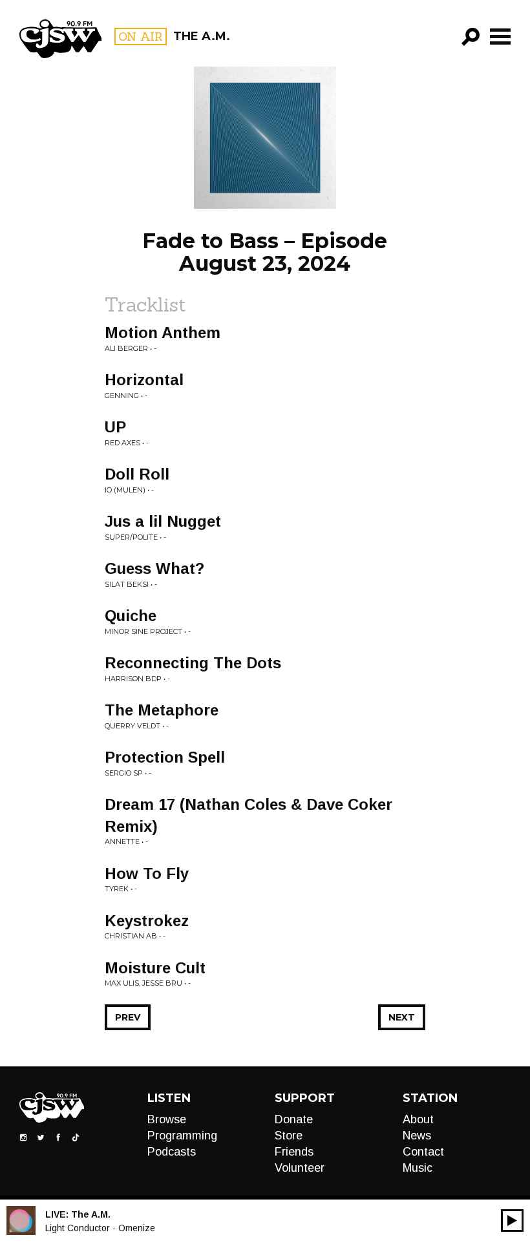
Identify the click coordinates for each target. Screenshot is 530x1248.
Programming (182, 1135)
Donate (294, 1119)
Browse (166, 1119)
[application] (512, 1220)
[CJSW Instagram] (23, 1136)
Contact (423, 1151)
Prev (127, 1017)
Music (417, 1167)
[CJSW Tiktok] (76, 1136)
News (417, 1135)
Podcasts (171, 1151)
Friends (294, 1151)
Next (401, 1017)
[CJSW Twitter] (41, 1136)
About (418, 1119)
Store (288, 1135)
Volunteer (299, 1167)
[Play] (512, 1220)
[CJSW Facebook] (58, 1136)
